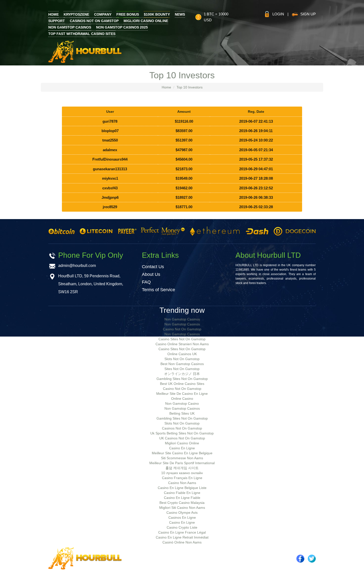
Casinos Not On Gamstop (94, 21)
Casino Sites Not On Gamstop (182, 339)
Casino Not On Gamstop (182, 329)
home (53, 14)
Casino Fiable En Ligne (182, 493)
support (56, 21)
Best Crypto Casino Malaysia (182, 503)
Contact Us (153, 266)
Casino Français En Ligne (182, 478)
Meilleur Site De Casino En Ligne (182, 394)
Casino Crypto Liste (182, 527)
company (102, 14)
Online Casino (182, 398)
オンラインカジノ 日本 (182, 374)
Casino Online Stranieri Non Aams (182, 344)
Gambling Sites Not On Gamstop (182, 379)
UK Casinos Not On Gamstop (182, 438)
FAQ (146, 282)
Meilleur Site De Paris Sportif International (182, 463)
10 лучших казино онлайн (182, 473)
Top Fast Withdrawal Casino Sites (81, 34)
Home (166, 87)
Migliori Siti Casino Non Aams (182, 508)
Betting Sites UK (182, 413)
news (180, 14)
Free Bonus (127, 14)
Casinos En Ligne (182, 517)
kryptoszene (76, 14)
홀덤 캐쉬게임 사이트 (182, 468)
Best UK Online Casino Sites (182, 384)
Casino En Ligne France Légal (182, 532)
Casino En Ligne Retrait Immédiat (182, 537)
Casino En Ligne (182, 448)
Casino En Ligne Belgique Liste (182, 488)
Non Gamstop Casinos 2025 (122, 27)
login (278, 14)
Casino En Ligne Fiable (182, 498)
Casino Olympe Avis (182, 513)
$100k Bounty (157, 14)
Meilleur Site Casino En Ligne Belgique (182, 453)
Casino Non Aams (182, 483)
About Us (151, 274)
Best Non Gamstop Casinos (182, 364)
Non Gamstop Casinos (69, 27)
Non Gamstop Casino (182, 403)
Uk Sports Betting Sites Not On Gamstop (182, 433)
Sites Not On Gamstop (182, 369)
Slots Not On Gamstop (182, 359)
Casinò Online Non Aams (182, 542)
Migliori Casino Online (146, 21)
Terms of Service (158, 289)
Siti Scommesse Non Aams (182, 458)
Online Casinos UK (182, 354)
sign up (308, 14)
